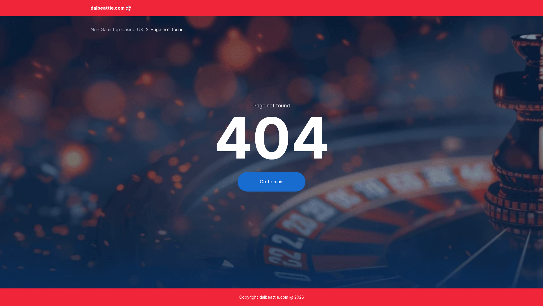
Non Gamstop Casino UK (116, 29)
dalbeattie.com (107, 8)
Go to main (271, 181)
